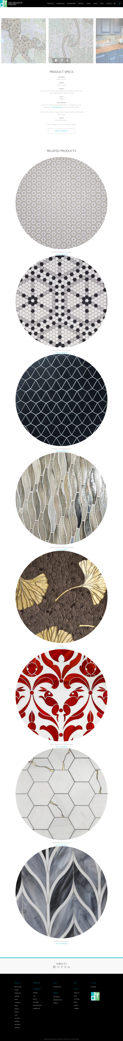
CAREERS (76, 1008)
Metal (16, 1005)
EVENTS (76, 1005)
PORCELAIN (18, 993)
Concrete (17, 1002)
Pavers (16, 1012)
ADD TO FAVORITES (61, 254)
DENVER (35, 993)
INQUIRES (93, 987)
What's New (18, 987)
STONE (16, 990)
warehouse (36, 1008)
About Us (76, 993)
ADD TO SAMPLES (61, 131)
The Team (76, 999)
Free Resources (57, 1000)
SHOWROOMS (37, 989)
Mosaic (17, 1009)
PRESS (75, 1002)
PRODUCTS (17, 983)
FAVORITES (17, 1024)
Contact (109, 3)
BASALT (35, 999)
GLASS (16, 999)
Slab (16, 1015)
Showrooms (71, 3)
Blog (102, 3)
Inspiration (60, 3)
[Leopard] (23, 40)
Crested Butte (37, 1005)
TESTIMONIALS (57, 987)
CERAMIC (17, 996)
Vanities (17, 1021)
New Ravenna (57, 107)
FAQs (75, 996)
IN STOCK (17, 1018)
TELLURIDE (36, 1002)
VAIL (34, 996)
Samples (17, 1027)
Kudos (88, 3)
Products (50, 3)
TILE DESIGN (56, 997)
